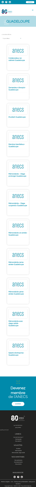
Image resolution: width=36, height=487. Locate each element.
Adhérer (26, 66)
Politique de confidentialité (21, 481)
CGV (12, 481)
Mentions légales (5, 481)
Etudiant (18, 448)
